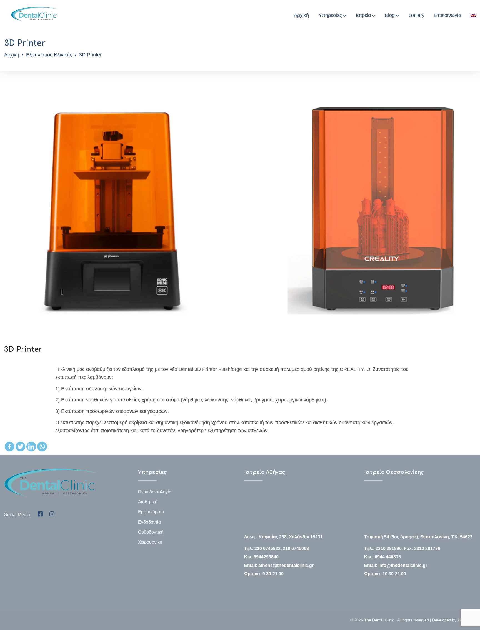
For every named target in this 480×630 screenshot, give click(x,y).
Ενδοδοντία (149, 522)
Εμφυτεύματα (151, 511)
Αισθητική (148, 501)
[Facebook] (9, 446)
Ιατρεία (363, 15)
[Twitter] (20, 446)
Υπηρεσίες (330, 15)
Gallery (416, 15)
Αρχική (301, 15)
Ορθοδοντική (151, 532)
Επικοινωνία (447, 15)
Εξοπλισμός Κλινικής (49, 55)
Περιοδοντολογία (154, 491)
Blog (390, 15)
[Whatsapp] (42, 446)
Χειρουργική (150, 542)
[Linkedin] (31, 446)
